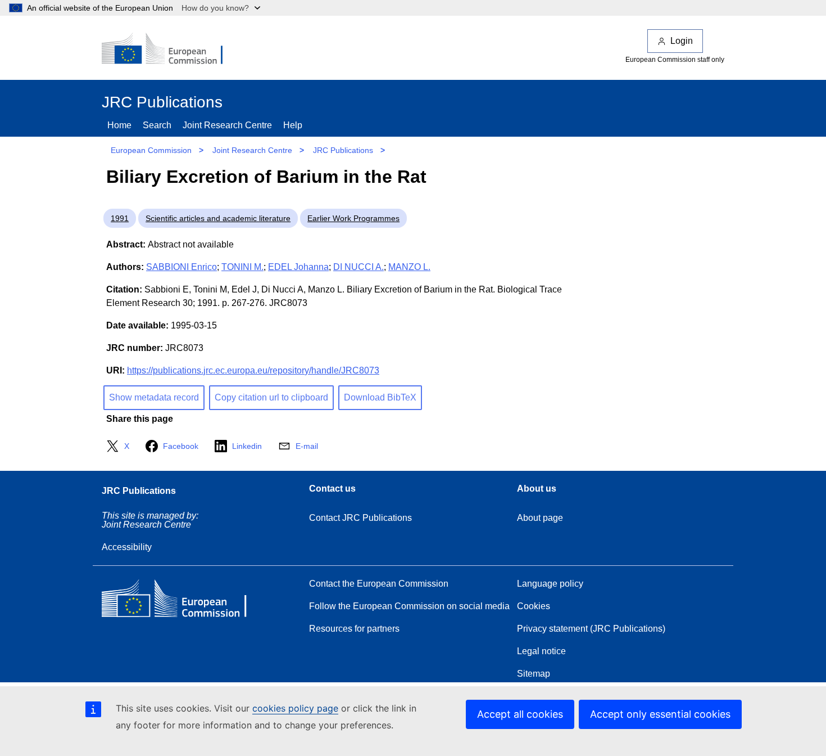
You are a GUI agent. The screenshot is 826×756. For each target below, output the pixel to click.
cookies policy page (295, 708)
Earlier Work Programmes (353, 218)
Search (157, 125)
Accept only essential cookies (660, 714)
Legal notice (541, 651)
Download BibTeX (380, 397)
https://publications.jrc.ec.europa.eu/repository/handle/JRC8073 (253, 370)
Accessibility (127, 547)
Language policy (550, 583)
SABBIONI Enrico (181, 267)
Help (292, 125)
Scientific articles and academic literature (218, 218)
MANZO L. (409, 267)
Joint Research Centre (227, 125)
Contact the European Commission (378, 583)
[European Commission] (170, 49)
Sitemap (533, 673)
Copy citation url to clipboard (271, 397)
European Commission (151, 150)
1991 (120, 218)
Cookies (533, 606)
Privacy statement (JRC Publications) (591, 628)
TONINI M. (242, 267)
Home (119, 125)
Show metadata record (154, 397)
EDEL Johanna (298, 267)
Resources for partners (354, 628)
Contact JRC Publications (360, 518)
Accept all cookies (520, 714)
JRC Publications (343, 150)
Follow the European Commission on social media (409, 606)
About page (540, 518)
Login (681, 41)
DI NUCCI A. (358, 267)
